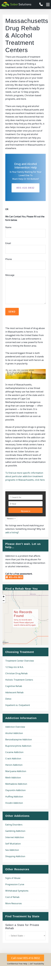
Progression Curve (14, 884)
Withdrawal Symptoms (16, 890)
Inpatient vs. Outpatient (17, 705)
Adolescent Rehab (14, 692)
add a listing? (12, 532)
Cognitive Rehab (13, 686)
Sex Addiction (12, 850)
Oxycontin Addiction (15, 790)
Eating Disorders (13, 824)
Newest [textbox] (10, 518)
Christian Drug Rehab (16, 673)
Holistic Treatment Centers (19, 679)
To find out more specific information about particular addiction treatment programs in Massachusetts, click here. (25, 476)
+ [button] (3, 596)
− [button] (3, 600)
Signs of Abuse (12, 878)
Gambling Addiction (15, 830)
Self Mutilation (13, 843)
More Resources (13, 903)
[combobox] (11, 518)
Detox (8, 698)
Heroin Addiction (13, 764)
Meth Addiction (13, 777)
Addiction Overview (15, 726)
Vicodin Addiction (14, 802)
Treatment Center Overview (19, 660)
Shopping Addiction (15, 856)
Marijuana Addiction (15, 771)
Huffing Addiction (14, 796)
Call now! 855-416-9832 (25, 958)
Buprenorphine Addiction (18, 745)
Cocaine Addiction (14, 752)
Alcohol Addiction (14, 733)
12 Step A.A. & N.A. (14, 667)
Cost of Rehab (12, 897)
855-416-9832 (25, 187)
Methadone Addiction (16, 783)
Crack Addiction (13, 758)
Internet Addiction (14, 837)
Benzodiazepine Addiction (18, 739)
